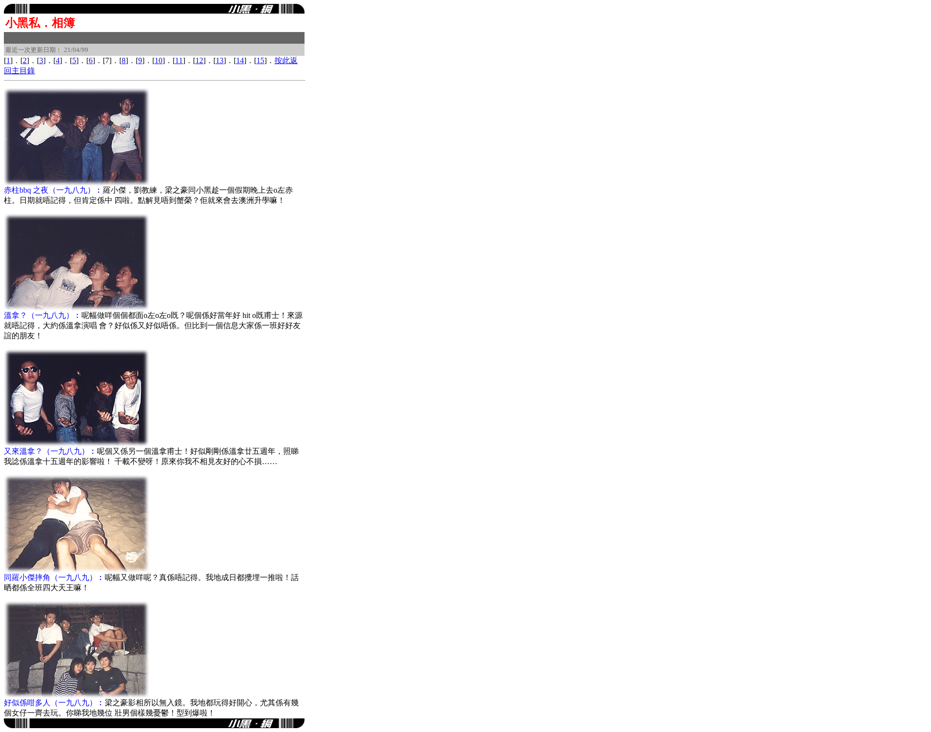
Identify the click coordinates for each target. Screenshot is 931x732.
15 (260, 60)
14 (240, 60)
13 (220, 60)
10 (158, 60)
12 (199, 60)
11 (179, 60)
